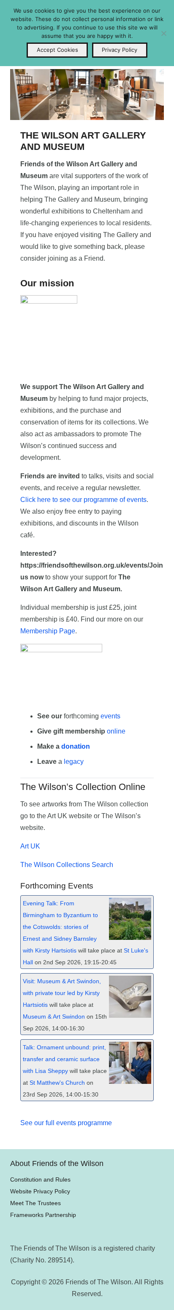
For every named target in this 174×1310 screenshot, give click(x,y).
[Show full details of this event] (130, 938)
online (116, 731)
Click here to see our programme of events (83, 499)
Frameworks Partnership (43, 1214)
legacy (74, 761)
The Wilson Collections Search (66, 864)
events (110, 716)
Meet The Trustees (35, 1203)
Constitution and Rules (40, 1179)
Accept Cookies (57, 49)
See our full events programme (66, 1122)
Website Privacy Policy (40, 1191)
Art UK (30, 846)
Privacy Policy (119, 49)
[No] (163, 33)
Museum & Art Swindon (54, 1017)
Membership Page (47, 631)
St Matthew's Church (57, 1083)
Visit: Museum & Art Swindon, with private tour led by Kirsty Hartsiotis (62, 993)
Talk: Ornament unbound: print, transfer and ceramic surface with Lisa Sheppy (64, 1059)
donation (75, 746)
